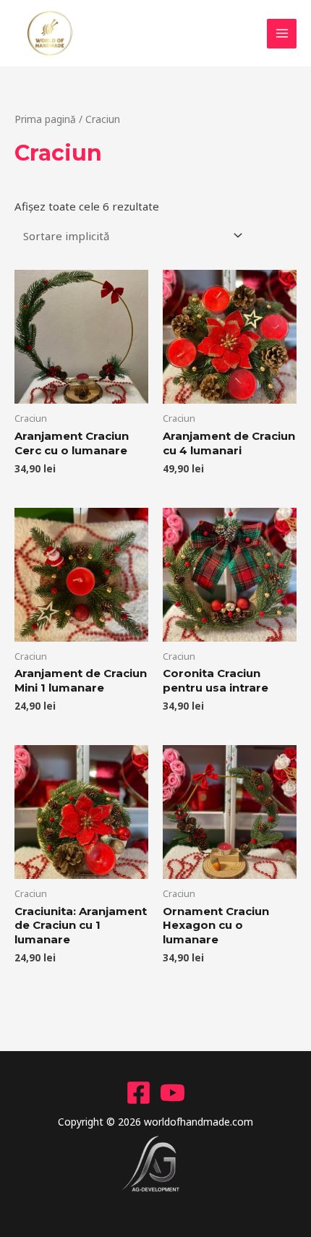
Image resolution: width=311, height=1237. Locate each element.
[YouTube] (172, 1092)
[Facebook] (138, 1092)
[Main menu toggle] (282, 33)
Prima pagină (45, 119)
